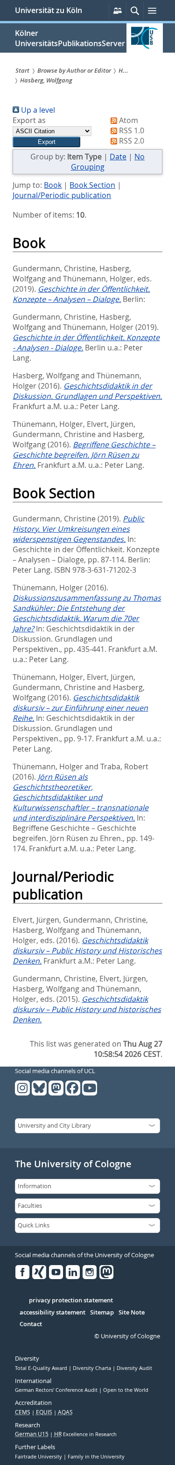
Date (118, 156)
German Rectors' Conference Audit (57, 1390)
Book (53, 185)
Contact (31, 1324)
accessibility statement (52, 1312)
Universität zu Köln (48, 10)
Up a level (37, 110)
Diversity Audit (134, 1368)
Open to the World (125, 1390)
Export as (29, 120)
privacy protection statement (71, 1300)
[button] (46, 142)
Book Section (92, 185)
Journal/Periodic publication (62, 195)
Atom (127, 120)
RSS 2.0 (130, 141)
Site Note (132, 1312)
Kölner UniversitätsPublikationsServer (70, 38)
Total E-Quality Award (42, 1368)
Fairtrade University (39, 1456)
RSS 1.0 (130, 130)
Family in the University (96, 1456)
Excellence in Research (85, 1434)
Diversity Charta (92, 1368)
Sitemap (102, 1312)
